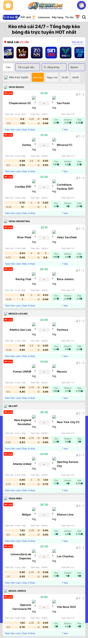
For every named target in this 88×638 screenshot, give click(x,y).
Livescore (44, 17)
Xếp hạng (57, 17)
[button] (84, 17)
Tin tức (69, 17)
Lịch (77, 17)
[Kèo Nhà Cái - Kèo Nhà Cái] (45, 5)
